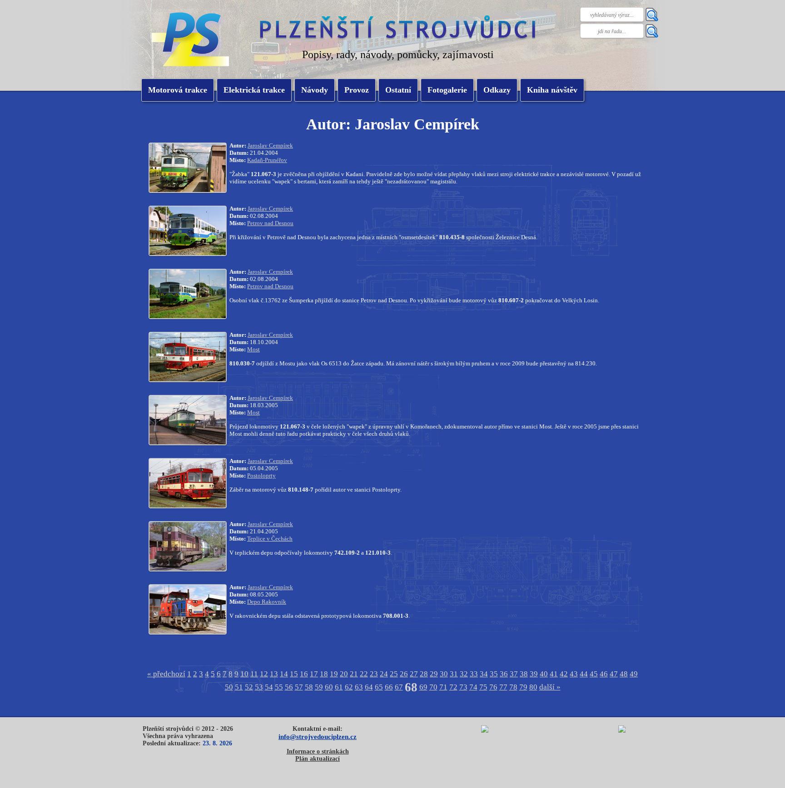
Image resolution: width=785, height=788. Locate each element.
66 (389, 687)
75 (483, 687)
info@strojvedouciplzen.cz (317, 736)
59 (319, 687)
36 (504, 674)
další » (550, 687)
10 (244, 674)
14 (284, 674)
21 (354, 674)
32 (464, 674)
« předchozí (166, 674)
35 (494, 674)
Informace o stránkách (318, 751)
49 (634, 674)
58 (309, 687)
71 (443, 687)
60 (329, 687)
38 (524, 674)
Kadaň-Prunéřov (267, 160)
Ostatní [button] (398, 89)
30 (444, 674)
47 (614, 674)
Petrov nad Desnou (270, 223)
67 (399, 687)
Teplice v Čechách (270, 538)
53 (259, 687)
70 (433, 687)
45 (594, 674)
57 (299, 687)
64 (369, 687)
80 (533, 687)
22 (364, 674)
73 (463, 687)
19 (334, 674)
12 (264, 674)
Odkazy (497, 89)
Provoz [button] (356, 89)
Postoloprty (261, 475)
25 (394, 674)
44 (584, 674)
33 (474, 674)
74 (473, 687)
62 (349, 687)
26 (404, 674)
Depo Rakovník (266, 601)
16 (304, 674)
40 (544, 674)
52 (249, 687)
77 (503, 687)
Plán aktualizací (317, 758)
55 (279, 687)
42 (564, 674)
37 (514, 674)
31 (454, 674)
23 (374, 674)
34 (484, 674)
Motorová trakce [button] (177, 89)
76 (493, 687)
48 (624, 674)
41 (554, 674)
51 (239, 687)
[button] (254, 90)
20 (344, 674)
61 (339, 687)
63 (359, 687)
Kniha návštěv (552, 89)
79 (523, 687)
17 (314, 674)
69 (423, 687)
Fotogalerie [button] (447, 89)
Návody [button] (314, 89)
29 (434, 674)
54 (269, 687)
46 (604, 674)
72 (453, 687)
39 (534, 674)
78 (513, 687)
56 (289, 687)
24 (384, 674)
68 (411, 687)
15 (294, 674)
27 (414, 674)
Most (253, 349)
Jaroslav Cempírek (270, 145)
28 (424, 674)
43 (574, 674)
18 (324, 674)
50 (229, 687)
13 (274, 674)
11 (254, 674)
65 (379, 687)
